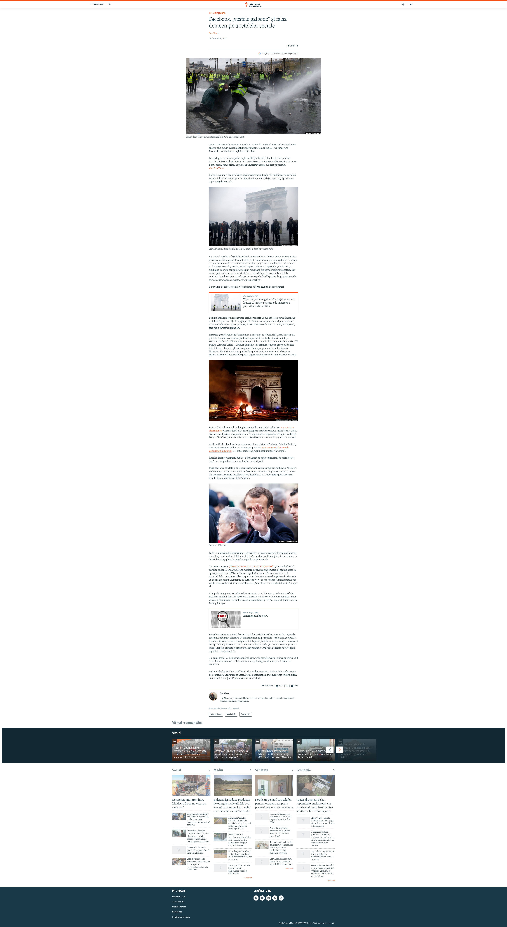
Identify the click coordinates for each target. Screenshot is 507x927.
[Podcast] (403, 4)
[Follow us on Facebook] (256, 898)
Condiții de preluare (181, 917)
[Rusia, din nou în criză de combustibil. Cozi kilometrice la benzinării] (316, 750)
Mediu (218, 770)
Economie (304, 770)
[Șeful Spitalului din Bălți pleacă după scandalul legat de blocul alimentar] (262, 861)
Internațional (217, 13)
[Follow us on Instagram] (268, 898)
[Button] (292, 46)
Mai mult (248, 878)
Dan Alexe (213, 33)
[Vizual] (411, 4)
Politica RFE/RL (179, 897)
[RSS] (274, 898)
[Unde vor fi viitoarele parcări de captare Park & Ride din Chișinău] (179, 850)
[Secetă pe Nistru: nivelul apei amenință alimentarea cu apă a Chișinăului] (220, 868)
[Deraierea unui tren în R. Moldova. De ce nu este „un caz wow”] (191, 785)
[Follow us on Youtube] (262, 898)
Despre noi (177, 912)
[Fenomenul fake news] (226, 619)
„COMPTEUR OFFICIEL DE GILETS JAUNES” (251, 567)
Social (176, 770)
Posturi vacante (179, 907)
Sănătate (261, 770)
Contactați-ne (178, 902)
